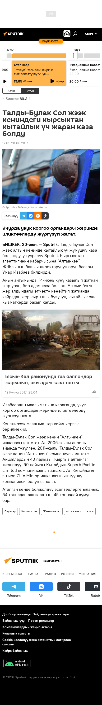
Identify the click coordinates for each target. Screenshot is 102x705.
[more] (94, 392)
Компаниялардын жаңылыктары (27, 627)
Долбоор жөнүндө (16, 614)
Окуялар (10, 511)
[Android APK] (17, 664)
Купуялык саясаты (16, 633)
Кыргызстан (29, 511)
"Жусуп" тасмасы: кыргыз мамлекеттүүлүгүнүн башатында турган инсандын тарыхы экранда (36, 76)
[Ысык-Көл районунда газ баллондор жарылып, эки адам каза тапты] (51, 340)
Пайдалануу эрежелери (50, 614)
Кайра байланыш (15, 650)
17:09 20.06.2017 (15, 143)
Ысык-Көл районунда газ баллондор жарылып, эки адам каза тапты (48, 379)
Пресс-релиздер (41, 620)
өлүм (90, 511)
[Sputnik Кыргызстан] (14, 35)
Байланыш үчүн (14, 620)
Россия (67, 574)
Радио (50, 574)
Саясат (34, 574)
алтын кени (73, 511)
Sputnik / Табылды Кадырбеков (26, 207)
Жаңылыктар (51, 511)
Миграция (87, 574)
